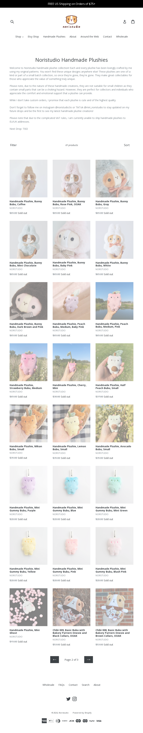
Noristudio (64, 712)
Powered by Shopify (82, 712)
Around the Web (90, 36)
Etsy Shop (33, 36)
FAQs (61, 684)
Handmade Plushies (54, 36)
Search (85, 684)
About (73, 36)
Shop (20, 36)
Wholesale (122, 36)
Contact (107, 36)
